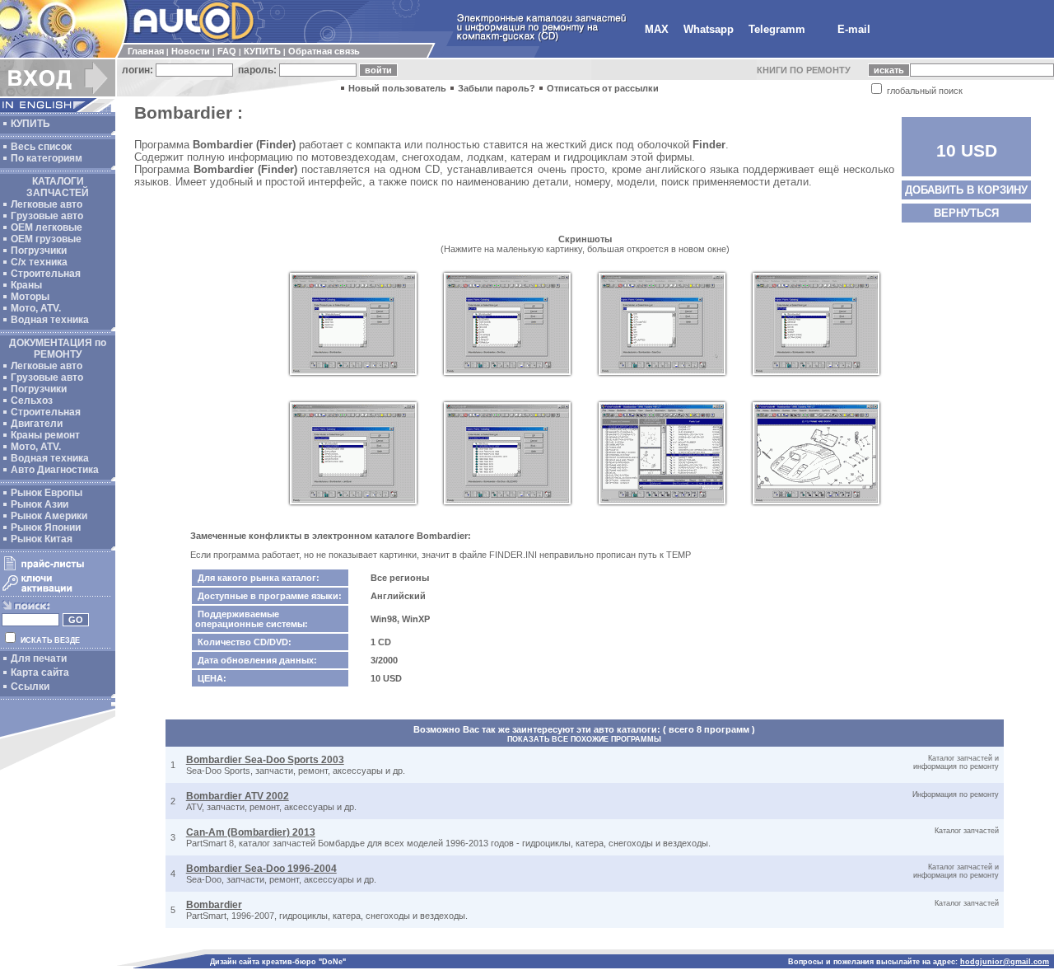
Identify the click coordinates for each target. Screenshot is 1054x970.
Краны (26, 285)
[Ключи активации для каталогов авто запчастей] (55, 591)
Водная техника (50, 320)
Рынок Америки (49, 516)
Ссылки (30, 686)
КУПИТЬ (262, 51)
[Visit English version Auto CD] (57, 109)
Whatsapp (708, 29)
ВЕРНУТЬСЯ (966, 213)
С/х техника (39, 262)
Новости (190, 51)
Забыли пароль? (496, 88)
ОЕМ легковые (46, 227)
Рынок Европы (46, 493)
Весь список (41, 146)
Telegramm (777, 29)
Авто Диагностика (55, 470)
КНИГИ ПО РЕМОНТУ (804, 70)
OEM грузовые (46, 239)
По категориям (46, 158)
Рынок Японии (46, 527)
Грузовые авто (47, 216)
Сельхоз (32, 400)
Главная (146, 51)
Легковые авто (46, 204)
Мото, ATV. (36, 308)
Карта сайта (40, 672)
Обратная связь (324, 51)
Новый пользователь (397, 88)
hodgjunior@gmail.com (1004, 962)
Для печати (39, 658)
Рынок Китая (41, 539)
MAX (657, 29)
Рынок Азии (39, 504)
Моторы (30, 296)
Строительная (46, 273)
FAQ (226, 51)
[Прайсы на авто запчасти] (55, 569)
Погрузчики (39, 250)
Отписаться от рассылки (603, 88)
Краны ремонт (45, 435)
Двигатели (37, 423)
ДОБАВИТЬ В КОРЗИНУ (966, 190)
